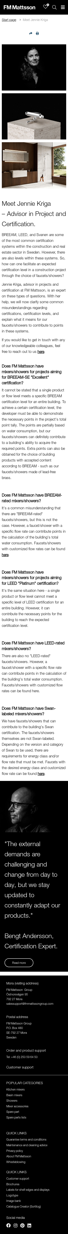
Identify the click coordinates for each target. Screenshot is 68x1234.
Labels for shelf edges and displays (28, 1189)
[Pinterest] (22, 1226)
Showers (11, 1100)
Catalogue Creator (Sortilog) (23, 1206)
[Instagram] (15, 1226)
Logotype (12, 1195)
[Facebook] (8, 1226)
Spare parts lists (16, 1117)
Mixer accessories (17, 1106)
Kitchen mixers (15, 1089)
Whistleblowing (15, 1162)
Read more (19, 963)
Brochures (12, 1184)
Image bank (13, 1201)
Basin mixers (14, 1095)
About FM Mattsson (18, 1156)
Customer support (17, 1178)
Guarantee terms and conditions (26, 1139)
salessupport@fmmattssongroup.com (29, 1003)
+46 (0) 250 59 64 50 (24, 1057)
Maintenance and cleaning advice (26, 1145)
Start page (9, 20)
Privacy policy (14, 1151)
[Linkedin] (29, 1226)
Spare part (12, 1112)
